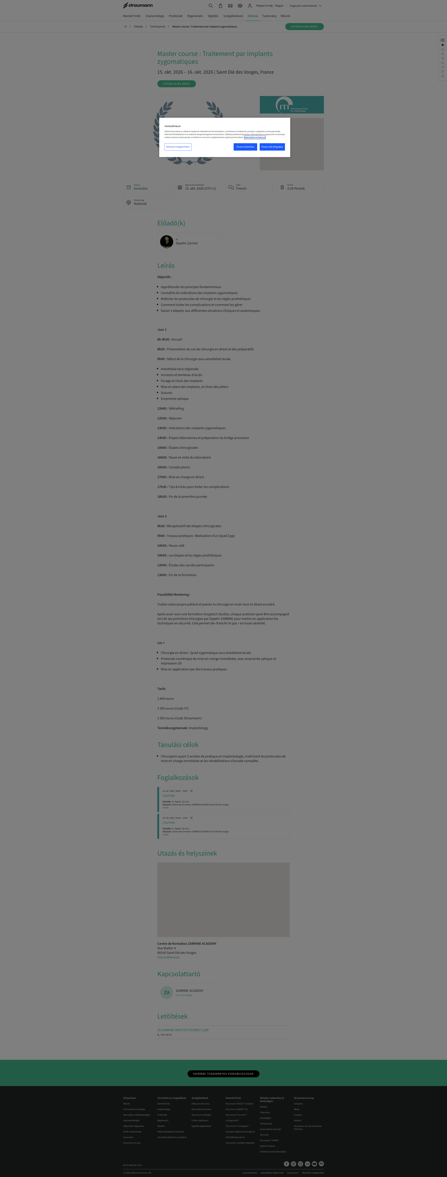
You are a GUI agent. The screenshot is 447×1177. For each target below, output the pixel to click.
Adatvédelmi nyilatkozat (254, 137)
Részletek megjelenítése (178, 146)
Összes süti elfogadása (272, 146)
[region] (224, 137)
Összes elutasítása (245, 146)
